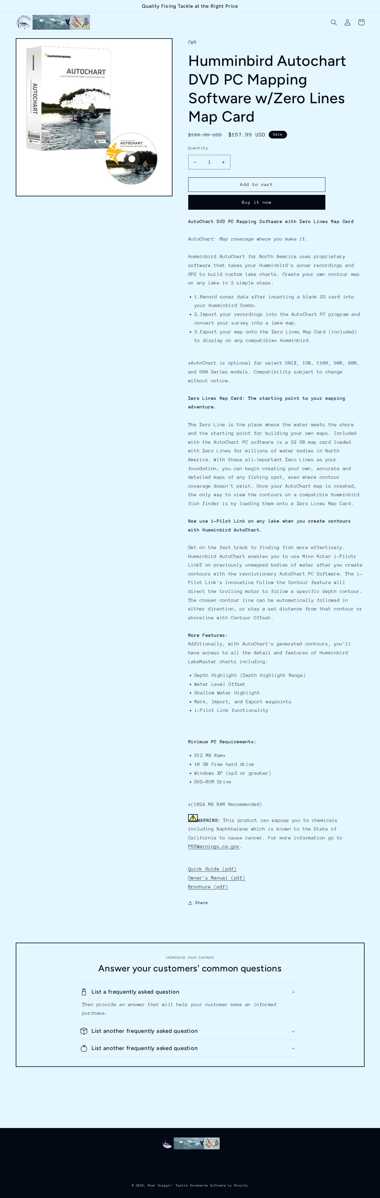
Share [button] (201, 902)
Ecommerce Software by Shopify (219, 1185)
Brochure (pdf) (208, 887)
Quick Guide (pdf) (212, 869)
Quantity (198, 148)
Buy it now (257, 202)
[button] (334, 22)
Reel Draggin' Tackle (168, 1185)
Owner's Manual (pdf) (217, 878)
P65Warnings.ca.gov (214, 846)
